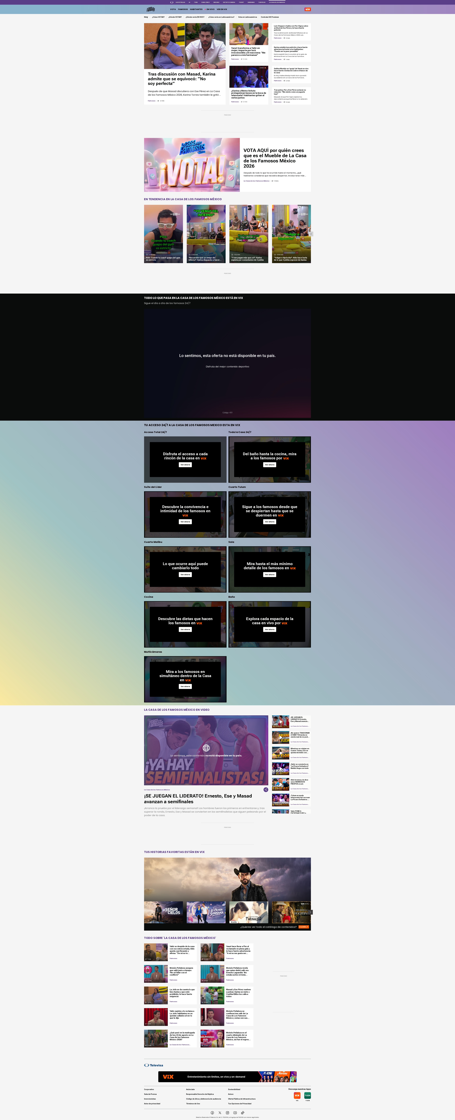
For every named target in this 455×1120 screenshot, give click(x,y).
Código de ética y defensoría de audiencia (203, 1099)
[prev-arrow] (142, 912)
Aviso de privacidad (152, 1104)
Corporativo (149, 1089)
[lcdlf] (150, 9)
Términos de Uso (193, 1104)
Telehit (241, 2)
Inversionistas (150, 1099)
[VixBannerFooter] (227, 1076)
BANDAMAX (251, 2)
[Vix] (308, 9)
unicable (216, 2)
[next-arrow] (311, 234)
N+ (189, 2)
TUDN (196, 2)
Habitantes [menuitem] (196, 9)
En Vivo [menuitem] (210, 9)
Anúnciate (190, 1089)
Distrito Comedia (229, 2)
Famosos (151, 101)
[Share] (266, 789)
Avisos (230, 1094)
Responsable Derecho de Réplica (200, 1094)
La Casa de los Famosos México (179, 1045)
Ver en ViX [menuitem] (222, 9)
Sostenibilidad (234, 1089)
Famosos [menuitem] (183, 9)
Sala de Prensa (150, 1094)
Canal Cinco (205, 2)
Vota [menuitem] (173, 9)
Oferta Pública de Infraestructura (241, 1099)
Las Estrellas (180, 2)
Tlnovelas (261, 2)
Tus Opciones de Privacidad (239, 1104)
